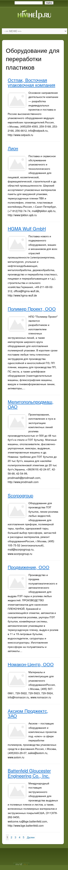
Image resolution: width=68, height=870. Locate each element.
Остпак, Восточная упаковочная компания (31, 82)
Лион (13, 148)
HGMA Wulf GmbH (27, 228)
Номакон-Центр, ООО (31, 664)
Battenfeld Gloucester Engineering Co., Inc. (29, 773)
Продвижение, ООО (28, 567)
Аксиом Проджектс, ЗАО (28, 713)
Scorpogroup (20, 495)
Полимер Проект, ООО (32, 308)
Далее (31, 837)
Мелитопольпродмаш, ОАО (30, 404)
